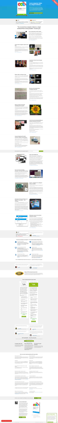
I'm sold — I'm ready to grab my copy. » (18, 52)
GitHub (18, 267)
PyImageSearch (19, 392)
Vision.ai (36, 268)
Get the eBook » (38, 257)
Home (15, 422)
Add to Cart (23, 316)
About (16, 422)
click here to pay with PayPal (23, 317)
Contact (18, 422)
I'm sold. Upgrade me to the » (33, 165)
